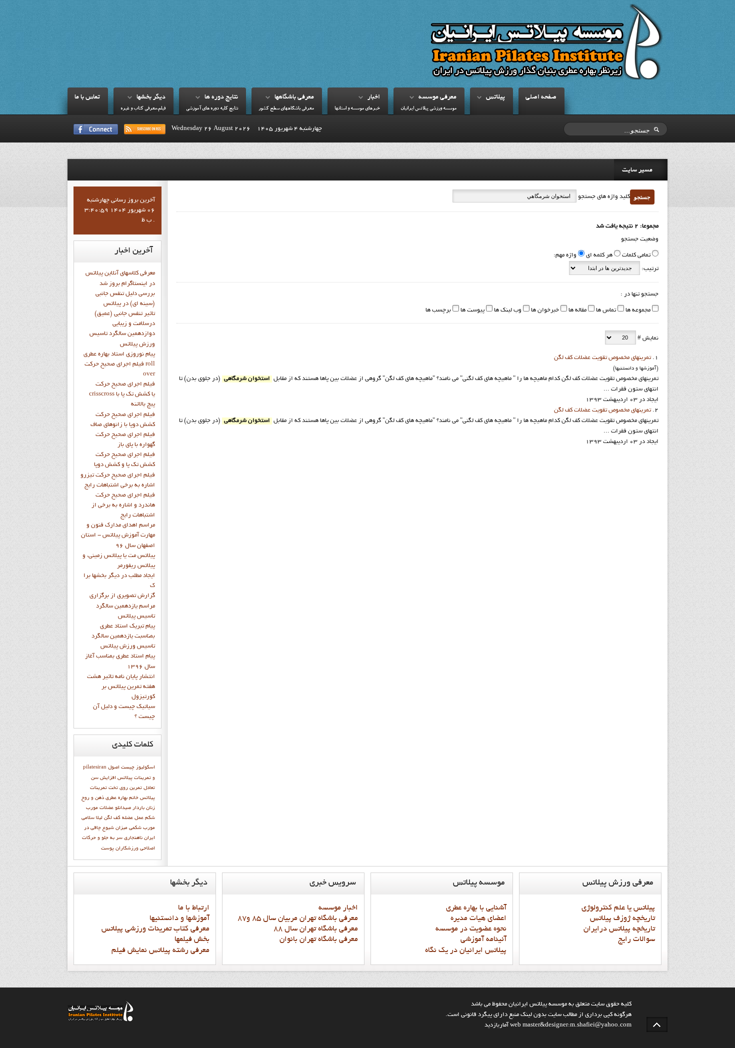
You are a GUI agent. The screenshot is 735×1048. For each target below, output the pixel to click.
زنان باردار (143, 808)
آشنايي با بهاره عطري (476, 908)
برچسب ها (438, 311)
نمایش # (647, 339)
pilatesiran (94, 767)
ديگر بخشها (151, 97)
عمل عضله (133, 818)
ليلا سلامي (92, 818)
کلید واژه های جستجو (603, 197)
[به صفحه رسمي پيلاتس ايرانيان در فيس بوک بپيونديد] (96, 129)
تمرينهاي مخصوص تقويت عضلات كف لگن (602, 358)
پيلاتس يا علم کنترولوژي (618, 908)
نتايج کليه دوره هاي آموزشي (212, 109)
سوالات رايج (636, 940)
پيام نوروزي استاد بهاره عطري (119, 355)
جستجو (642, 197)
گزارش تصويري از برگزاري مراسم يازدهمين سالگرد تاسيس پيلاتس (122, 606)
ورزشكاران (127, 849)
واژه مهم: (565, 255)
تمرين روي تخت (125, 788)
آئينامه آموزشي (483, 940)
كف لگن (112, 818)
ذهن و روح (93, 798)
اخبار (374, 97)
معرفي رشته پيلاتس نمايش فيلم (161, 950)
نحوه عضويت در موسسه (471, 929)
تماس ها (605, 311)
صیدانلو (123, 808)
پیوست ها (471, 311)
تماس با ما (87, 97)
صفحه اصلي (541, 97)
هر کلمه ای (599, 255)
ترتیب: (649, 269)
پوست (107, 849)
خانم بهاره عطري (122, 798)
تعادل (149, 788)
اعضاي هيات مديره (478, 918)
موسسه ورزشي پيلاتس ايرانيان (428, 109)
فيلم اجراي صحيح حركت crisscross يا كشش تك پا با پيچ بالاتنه (122, 395)
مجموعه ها (637, 311)
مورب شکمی (142, 828)
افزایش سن (103, 778)
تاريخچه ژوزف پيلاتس (622, 918)
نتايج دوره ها (221, 97)
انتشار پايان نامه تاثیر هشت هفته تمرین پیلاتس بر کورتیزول (121, 687)
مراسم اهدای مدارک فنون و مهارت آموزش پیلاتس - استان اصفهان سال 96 (118, 535)
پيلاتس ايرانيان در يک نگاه (465, 950)
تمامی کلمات (636, 255)
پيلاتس (495, 97)
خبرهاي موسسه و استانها (357, 109)
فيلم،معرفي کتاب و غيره (143, 109)
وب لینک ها (507, 311)
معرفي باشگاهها (294, 97)
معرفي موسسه (437, 97)
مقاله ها (576, 311)
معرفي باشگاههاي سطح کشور (286, 109)
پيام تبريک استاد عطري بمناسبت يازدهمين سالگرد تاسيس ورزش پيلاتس (123, 637)
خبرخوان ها (544, 311)
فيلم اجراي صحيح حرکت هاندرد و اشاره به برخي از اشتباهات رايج (123, 505)
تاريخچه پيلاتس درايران (619, 929)
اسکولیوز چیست (138, 767)
